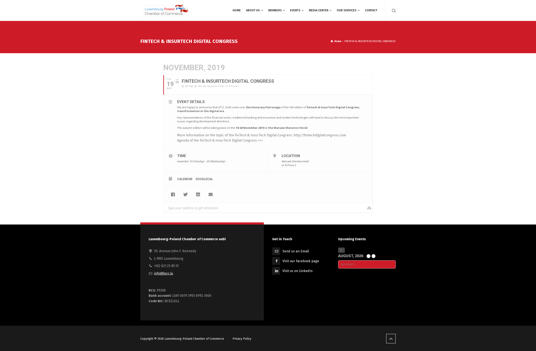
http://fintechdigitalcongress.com (320, 135)
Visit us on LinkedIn (297, 271)
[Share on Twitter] (185, 194)
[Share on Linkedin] (198, 194)
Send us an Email (295, 251)
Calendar (184, 179)
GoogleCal (204, 179)
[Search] (393, 10)
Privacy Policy (242, 339)
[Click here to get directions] (369, 208)
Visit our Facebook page (300, 261)
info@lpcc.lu (163, 273)
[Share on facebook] (173, 194)
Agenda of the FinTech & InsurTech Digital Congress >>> (220, 140)
